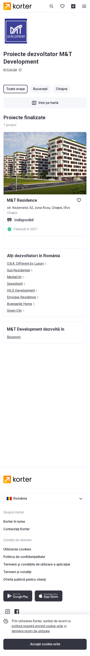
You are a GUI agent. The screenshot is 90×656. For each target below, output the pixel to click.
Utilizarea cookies (17, 549)
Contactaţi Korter (16, 529)
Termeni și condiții (17, 572)
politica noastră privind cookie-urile (37, 626)
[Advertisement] (45, 401)
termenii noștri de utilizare (31, 631)
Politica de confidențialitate (24, 557)
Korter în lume (14, 522)
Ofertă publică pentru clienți (24, 579)
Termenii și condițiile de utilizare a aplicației (36, 564)
